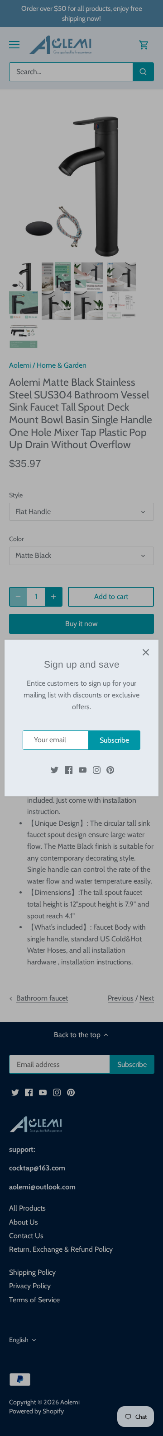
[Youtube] (82, 769)
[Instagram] (97, 769)
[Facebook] (68, 769)
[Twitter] (54, 769)
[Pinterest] (110, 769)
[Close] (146, 652)
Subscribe (114, 740)
